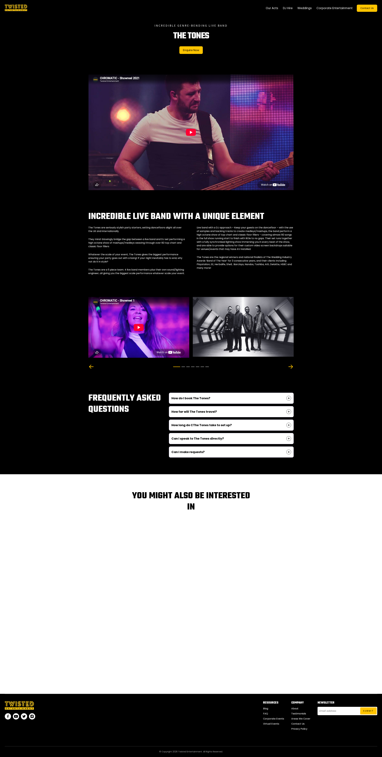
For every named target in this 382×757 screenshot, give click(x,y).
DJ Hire (288, 8)
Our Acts (272, 8)
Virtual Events (271, 723)
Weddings (304, 8)
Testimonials (298, 713)
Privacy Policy (299, 729)
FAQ (265, 713)
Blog (265, 708)
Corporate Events (273, 718)
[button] (91, 367)
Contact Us (367, 8)
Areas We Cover (300, 718)
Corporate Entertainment (334, 8)
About (294, 708)
